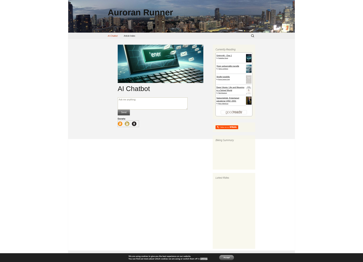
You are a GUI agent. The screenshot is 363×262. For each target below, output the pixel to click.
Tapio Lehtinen (223, 68)
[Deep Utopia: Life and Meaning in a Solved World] (249, 90)
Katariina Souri (223, 58)
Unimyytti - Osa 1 (224, 55)
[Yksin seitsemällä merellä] (249, 68)
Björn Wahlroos (223, 103)
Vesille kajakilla (223, 77)
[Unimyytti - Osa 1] (249, 58)
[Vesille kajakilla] (249, 79)
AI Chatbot (113, 36)
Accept (226, 257)
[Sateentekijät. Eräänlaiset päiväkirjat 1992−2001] (249, 100)
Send (123, 112)
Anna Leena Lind (224, 79)
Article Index (129, 36)
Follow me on (224, 127)
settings (203, 259)
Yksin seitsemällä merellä (227, 66)
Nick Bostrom (222, 93)
